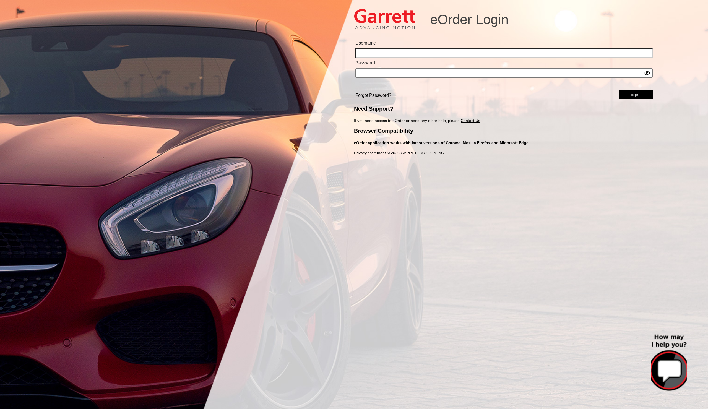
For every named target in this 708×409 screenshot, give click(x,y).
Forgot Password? (373, 95)
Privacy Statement (370, 153)
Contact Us (470, 120)
